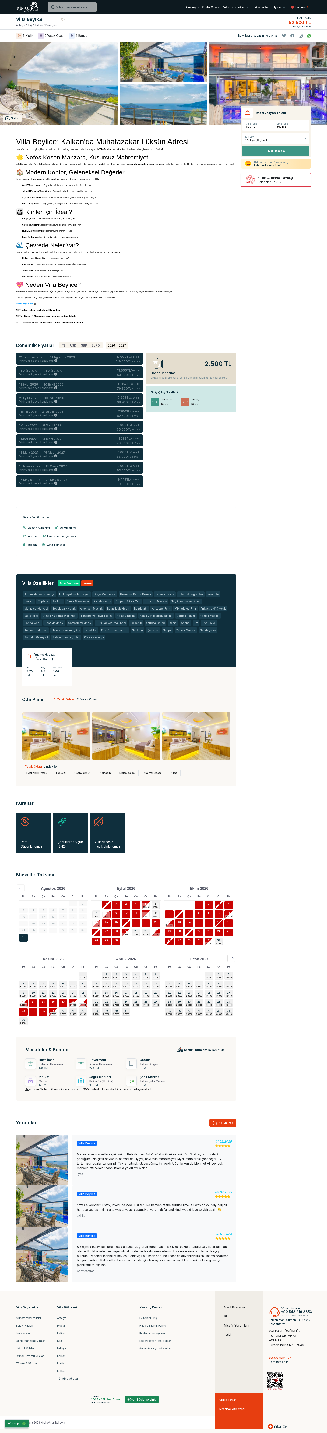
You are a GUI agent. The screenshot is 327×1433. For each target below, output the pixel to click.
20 (155, 921)
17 (126, 921)
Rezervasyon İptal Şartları (155, 1340)
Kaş (59, 1340)
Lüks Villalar (23, 1333)
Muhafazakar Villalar (28, 1318)
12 (145, 912)
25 (135, 931)
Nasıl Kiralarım (234, 1307)
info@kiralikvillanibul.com (295, 1315)
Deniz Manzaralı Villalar (30, 1340)
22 (106, 931)
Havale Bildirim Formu (152, 1325)
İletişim (228, 1334)
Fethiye (61, 1348)
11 (136, 912)
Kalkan (61, 1333)
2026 (111, 345)
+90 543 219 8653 (296, 1312)
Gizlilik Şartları (227, 1399)
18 (135, 921)
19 (145, 921)
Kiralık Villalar (211, 7)
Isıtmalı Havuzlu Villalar (30, 1355)
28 (96, 940)
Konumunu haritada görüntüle (204, 1049)
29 (106, 940)
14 (96, 921)
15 (106, 921)
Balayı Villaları (24, 1325)
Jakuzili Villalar (25, 1348)
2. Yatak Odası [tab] (87, 699)
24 (126, 931)
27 (155, 931)
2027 (122, 345)
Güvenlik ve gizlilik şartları (155, 1348)
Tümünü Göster (26, 1363)
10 (126, 912)
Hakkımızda (260, 7)
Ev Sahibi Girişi (148, 1318)
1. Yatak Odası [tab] (64, 699)
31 (23, 936)
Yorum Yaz (226, 1122)
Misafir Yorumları (236, 1325)
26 (145, 931)
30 (116, 940)
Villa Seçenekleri (234, 7)
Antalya (61, 1318)
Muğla (61, 1325)
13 (155, 912)
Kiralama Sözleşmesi (152, 1333)
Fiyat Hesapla (276, 150)
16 (116, 921)
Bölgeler (277, 7)
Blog (227, 1316)
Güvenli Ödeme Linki (141, 1399)
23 (116, 931)
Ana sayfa (192, 7)
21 (96, 931)
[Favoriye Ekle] (63, 19)
